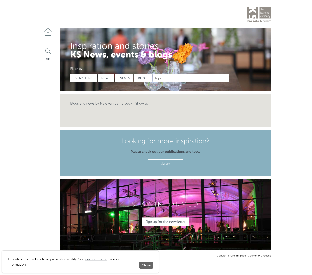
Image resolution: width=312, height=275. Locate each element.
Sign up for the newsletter (165, 222)
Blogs (143, 78)
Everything (83, 78)
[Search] (48, 51)
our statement (96, 259)
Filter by (76, 69)
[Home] (48, 32)
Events (124, 78)
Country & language (259, 255)
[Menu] (48, 43)
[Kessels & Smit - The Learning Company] (259, 15)
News (105, 78)
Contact (221, 255)
